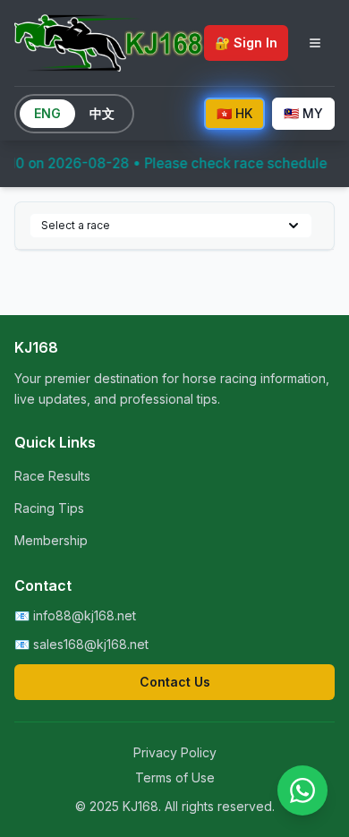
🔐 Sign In (246, 42)
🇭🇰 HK (234, 113)
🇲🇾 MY (303, 113)
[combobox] (171, 225)
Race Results (52, 475)
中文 (102, 113)
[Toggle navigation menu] (315, 43)
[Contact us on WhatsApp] (302, 790)
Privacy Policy (175, 752)
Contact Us (175, 681)
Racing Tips (49, 508)
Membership (51, 540)
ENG (47, 113)
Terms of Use (175, 777)
